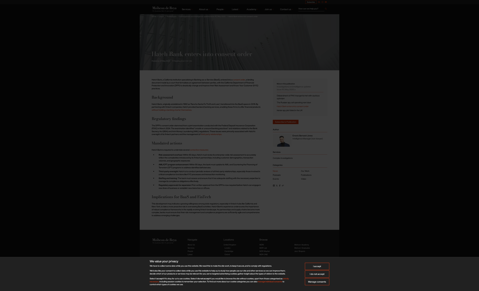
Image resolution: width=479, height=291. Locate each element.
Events (276, 178)
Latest (235, 9)
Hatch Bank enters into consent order (293, 106)
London (228, 248)
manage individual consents (270, 281)
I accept (317, 266)
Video (303, 178)
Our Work (305, 170)
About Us (191, 244)
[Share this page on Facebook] (280, 186)
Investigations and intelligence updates (294, 88)
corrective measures (199, 149)
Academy (251, 9)
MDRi (261, 244)
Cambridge (229, 251)
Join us (268, 9)
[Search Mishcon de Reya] (312, 9)
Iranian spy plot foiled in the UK (290, 110)
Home (154, 16)
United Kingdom (230, 244)
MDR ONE (263, 254)
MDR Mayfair (264, 251)
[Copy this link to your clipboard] (283, 186)
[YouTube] (325, 1)
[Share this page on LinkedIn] (274, 186)
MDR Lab (263, 248)
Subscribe (311, 2)
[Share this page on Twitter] (277, 186)
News (275, 170)
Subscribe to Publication (285, 121)
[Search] (325, 9)
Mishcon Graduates (302, 248)
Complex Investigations (283, 158)
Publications (172, 16)
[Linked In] (319, 1)
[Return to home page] (164, 9)
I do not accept (317, 274)
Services (186, 9)
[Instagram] (322, 1)
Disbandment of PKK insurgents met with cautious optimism (298, 97)
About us (203, 9)
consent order (239, 79)
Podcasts (277, 174)
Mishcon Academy (301, 244)
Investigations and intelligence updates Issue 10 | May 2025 (202, 16)
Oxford (227, 254)
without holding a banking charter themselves (171, 109)
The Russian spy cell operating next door (294, 102)
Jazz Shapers (299, 251)
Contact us (285, 9)
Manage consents (317, 281)
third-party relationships (211, 134)
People (220, 9)
